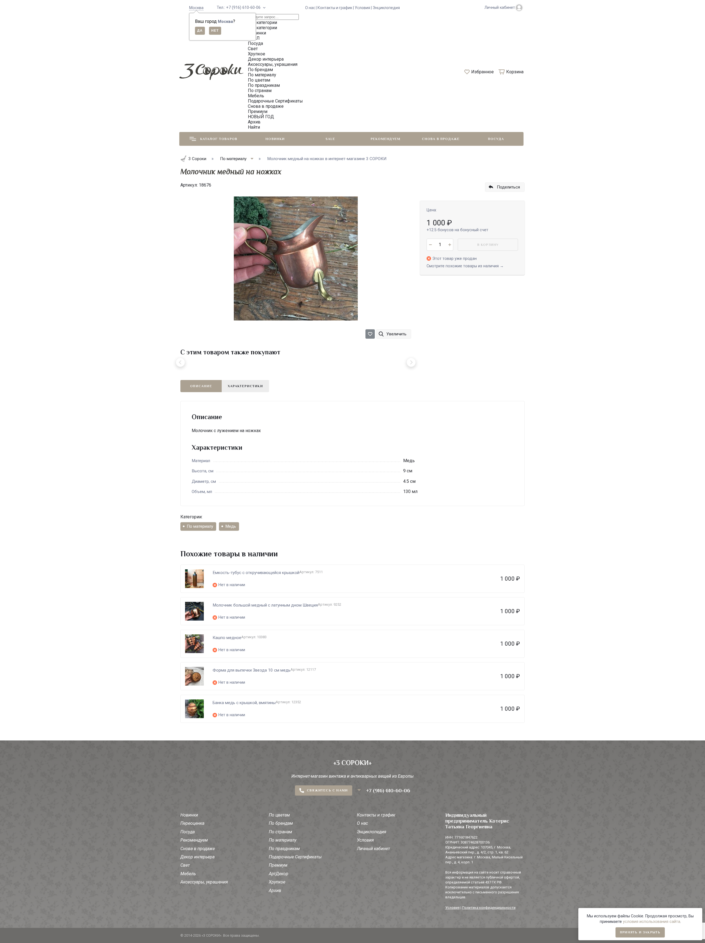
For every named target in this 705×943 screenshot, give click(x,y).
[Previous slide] (180, 362)
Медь (230, 526)
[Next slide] (411, 362)
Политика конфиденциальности (489, 908)
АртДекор (278, 873)
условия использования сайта (651, 921)
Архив (275, 890)
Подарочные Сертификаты (295, 857)
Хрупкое (277, 882)
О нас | (311, 8)
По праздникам (284, 848)
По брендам (281, 823)
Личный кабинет (373, 848)
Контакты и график (376, 815)
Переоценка (192, 823)
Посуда (496, 139)
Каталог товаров (218, 139)
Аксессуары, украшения (204, 882)
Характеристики (245, 386)
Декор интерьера (197, 857)
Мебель (188, 873)
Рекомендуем (385, 139)
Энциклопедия (386, 8)
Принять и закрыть (640, 932)
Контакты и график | (336, 8)
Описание (201, 386)
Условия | (364, 8)
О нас (362, 823)
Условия (365, 840)
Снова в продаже (441, 139)
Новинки (275, 139)
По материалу (200, 526)
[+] (449, 244)
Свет (185, 865)
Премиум (278, 865)
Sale (330, 139)
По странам (280, 831)
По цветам (279, 815)
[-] (430, 244)
